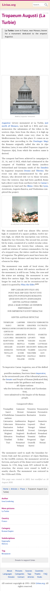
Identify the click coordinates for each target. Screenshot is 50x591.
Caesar (44, 182)
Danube (44, 167)
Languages (7, 574)
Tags (29, 574)
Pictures (18, 570)
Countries (39, 570)
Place (22, 489)
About (9, 570)
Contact (21, 577)
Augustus (6, 122)
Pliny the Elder (28, 284)
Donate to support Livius (25, 560)
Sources (28, 570)
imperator (40, 373)
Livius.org (9, 4)
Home (5, 489)
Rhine (30, 186)
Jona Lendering (8, 501)
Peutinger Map (40, 141)
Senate (9, 379)
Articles (14, 489)
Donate (11, 577)
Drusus (27, 170)
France (4, 521)
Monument (6, 553)
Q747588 (45, 13)
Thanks (37, 574)
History (5, 543)
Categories (19, 574)
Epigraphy (6, 541)
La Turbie (5, 511)
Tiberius (39, 170)
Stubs (39, 577)
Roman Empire (8, 531)
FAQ (45, 574)
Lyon (45, 186)
